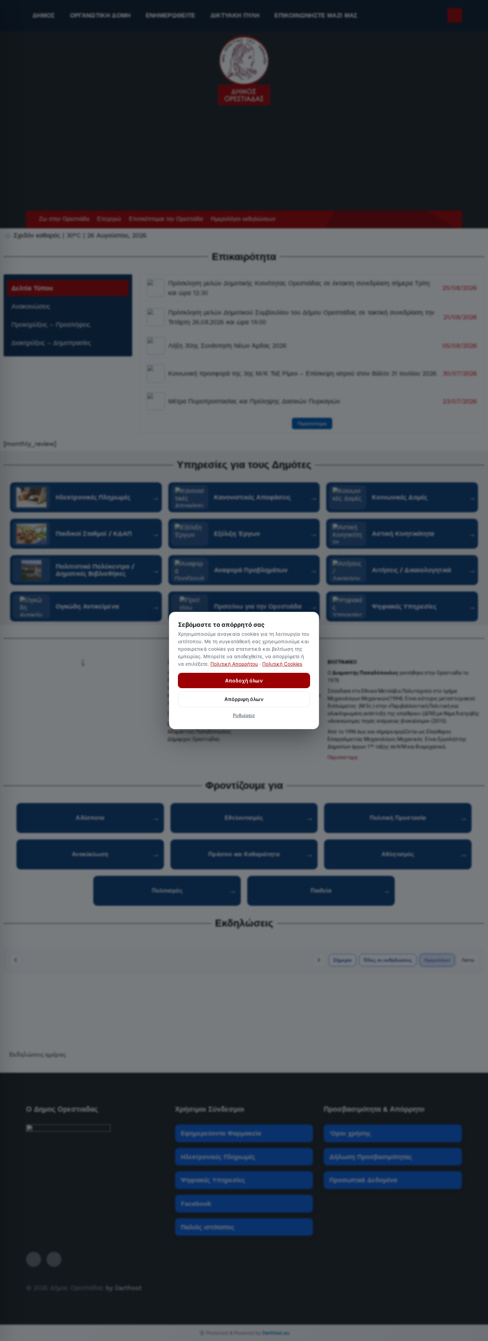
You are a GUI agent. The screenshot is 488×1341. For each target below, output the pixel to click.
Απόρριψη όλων (244, 699)
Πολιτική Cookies (282, 664)
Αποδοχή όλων (244, 680)
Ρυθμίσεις (244, 715)
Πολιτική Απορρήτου (234, 664)
